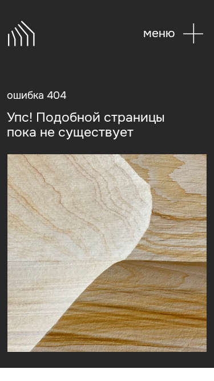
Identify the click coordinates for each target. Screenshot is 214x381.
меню (159, 33)
